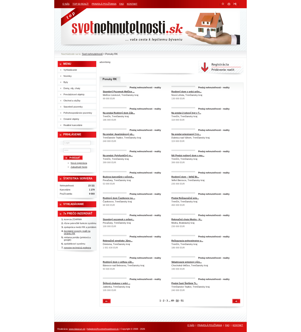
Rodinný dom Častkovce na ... (119, 198)
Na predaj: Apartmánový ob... (118, 134)
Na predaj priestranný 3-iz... (186, 134)
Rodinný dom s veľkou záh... (118, 262)
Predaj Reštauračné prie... (185, 198)
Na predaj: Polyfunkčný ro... (118, 155)
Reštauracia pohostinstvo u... (187, 240)
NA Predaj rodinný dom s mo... (187, 155)
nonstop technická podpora (77, 247)
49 (172, 300)
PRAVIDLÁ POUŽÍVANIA (104, 4)
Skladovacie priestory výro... (186, 262)
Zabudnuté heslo (79, 167)
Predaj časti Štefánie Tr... (184, 283)
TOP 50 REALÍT (80, 4)
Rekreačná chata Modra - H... (186, 219)
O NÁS (65, 4)
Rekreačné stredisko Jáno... (117, 240)
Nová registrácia (79, 163)
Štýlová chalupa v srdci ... (116, 283)
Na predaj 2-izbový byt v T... (186, 113)
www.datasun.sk (77, 329)
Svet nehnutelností (92, 54)
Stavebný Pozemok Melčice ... (119, 91)
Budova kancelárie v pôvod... (118, 177)
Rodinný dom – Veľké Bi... (185, 177)
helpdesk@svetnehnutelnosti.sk (103, 329)
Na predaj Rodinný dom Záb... (119, 113)
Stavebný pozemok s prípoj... (118, 219)
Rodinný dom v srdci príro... (186, 91)
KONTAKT (132, 4)
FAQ (121, 4)
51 (182, 300)
